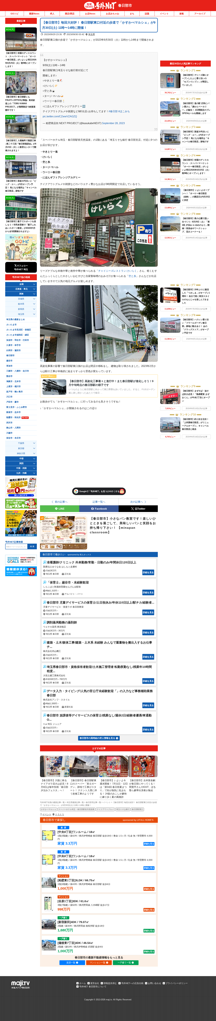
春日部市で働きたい (54, 554)
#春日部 (113, 111)
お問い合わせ (154, 983)
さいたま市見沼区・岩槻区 (18, 330)
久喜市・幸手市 (13, 345)
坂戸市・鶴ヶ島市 (14, 392)
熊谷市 (9, 376)
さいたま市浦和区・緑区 (17, 335)
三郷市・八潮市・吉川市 (17, 371)
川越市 (9, 433)
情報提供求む (110, 983)
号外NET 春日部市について (92, 986)
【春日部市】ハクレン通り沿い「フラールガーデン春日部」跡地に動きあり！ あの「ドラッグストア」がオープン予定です (195, 326)
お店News (90, 13)
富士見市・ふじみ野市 (16, 407)
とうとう (59, 814)
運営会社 (94, 983)
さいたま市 (11, 325)
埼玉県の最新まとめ (15, 319)
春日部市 (125, 5)
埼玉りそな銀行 (123, 809)
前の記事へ (61, 501)
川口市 (9, 397)
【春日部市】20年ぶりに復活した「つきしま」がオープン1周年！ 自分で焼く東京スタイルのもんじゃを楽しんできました (196, 296)
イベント (164, 13)
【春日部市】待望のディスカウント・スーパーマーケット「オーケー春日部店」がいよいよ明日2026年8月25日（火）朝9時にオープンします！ (196, 166)
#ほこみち (124, 111)
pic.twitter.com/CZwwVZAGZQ (60, 116)
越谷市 (9, 361)
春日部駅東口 (137, 809)
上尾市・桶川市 (13, 386)
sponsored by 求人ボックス (79, 555)
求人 (52, 13)
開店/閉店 (69, 13)
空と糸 (132, 276)
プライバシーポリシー (177, 983)
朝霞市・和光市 (17, 417)
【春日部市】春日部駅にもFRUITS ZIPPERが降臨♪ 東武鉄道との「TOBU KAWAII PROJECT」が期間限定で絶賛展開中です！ (20, 103)
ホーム (82, 983)
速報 (181, 13)
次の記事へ (136, 501)
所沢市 (9, 423)
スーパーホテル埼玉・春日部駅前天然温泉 (76, 809)
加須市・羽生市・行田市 (17, 340)
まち (132, 13)
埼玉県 (91, 34)
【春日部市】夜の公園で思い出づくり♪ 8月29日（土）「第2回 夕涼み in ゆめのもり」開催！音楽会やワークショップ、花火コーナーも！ (196, 225)
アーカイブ (199, 13)
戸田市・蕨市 (12, 402)
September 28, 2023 (113, 123)
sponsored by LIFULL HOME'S (138, 820)
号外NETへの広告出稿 (132, 983)
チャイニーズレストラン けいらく (117, 270)
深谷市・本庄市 (13, 438)
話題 (147, 13)
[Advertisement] (185, 39)
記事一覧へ (99, 501)
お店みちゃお (112, 13)
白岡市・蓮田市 (13, 350)
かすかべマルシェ (48, 809)
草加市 (9, 366)
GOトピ (15, 13)
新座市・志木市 (13, 412)
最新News (34, 13)
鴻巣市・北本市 (13, 381)
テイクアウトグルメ (105, 809)
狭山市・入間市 (13, 428)
